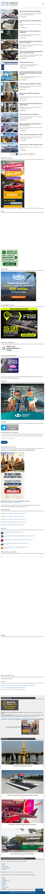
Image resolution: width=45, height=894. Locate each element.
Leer (22, 797)
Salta (12, 872)
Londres (4, 869)
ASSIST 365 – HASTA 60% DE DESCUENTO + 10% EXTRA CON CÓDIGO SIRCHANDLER (21, 719)
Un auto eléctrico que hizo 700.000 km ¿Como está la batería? (13, 689)
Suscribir (4, 442)
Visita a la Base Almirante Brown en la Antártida (30, 11)
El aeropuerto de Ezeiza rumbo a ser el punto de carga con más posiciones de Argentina (18, 685)
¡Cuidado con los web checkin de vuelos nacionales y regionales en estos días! (19, 535)
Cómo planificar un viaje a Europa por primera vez (16, 513)
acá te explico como (32, 716)
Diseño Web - (32, 892)
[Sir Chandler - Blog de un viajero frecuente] (9, 4)
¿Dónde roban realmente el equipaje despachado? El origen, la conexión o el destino (31, 52)
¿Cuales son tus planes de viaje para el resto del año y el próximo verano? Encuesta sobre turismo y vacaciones (31, 73)
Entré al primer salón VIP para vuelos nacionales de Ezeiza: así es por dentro (31, 42)
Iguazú (25, 872)
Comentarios (6, 533)
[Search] (41, 4)
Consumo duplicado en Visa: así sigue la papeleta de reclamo (16, 547)
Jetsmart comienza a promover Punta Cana (29, 114)
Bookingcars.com (9, 716)
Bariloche (8, 872)
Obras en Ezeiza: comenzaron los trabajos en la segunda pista (30, 32)
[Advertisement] (9, 231)
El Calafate (30, 872)
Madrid (3, 865)
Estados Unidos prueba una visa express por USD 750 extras (16, 543)
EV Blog (3, 681)
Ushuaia (16, 872)
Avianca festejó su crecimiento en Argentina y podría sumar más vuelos (18, 539)
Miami (3, 863)
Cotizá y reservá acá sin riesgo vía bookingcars (33, 208)
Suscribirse (39, 890)
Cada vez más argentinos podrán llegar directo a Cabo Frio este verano (30, 124)
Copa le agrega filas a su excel (26, 62)
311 (31, 154)
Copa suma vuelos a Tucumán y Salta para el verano (31, 144)
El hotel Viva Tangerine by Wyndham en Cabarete (30, 83)
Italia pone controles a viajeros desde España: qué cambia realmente (31, 104)
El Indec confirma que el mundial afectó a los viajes (31, 134)
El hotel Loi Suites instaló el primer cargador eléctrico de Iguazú (13, 687)
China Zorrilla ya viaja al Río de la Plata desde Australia (29, 94)
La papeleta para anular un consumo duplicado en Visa (30, 21)
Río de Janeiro (5, 866)
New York (4, 881)
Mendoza (21, 872)
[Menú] (43, 3)
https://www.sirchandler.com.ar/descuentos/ (11, 502)
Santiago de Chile (6, 868)
